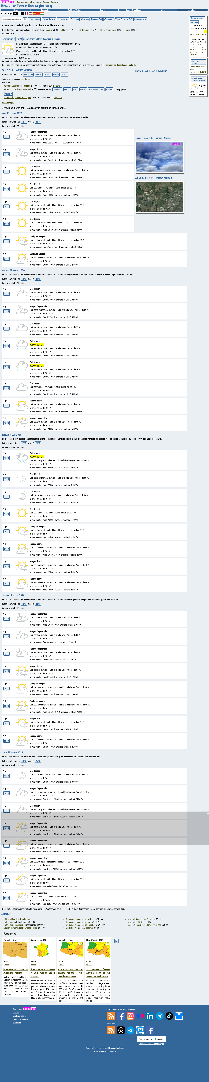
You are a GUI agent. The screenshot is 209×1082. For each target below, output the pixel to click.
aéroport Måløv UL (136, 921)
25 (193, 34)
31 (191, 37)
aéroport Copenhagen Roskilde (17, 85)
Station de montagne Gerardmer (79, 927)
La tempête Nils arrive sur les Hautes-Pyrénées (15, 970)
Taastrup (48, 29)
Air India (8, 93)
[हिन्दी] (42, 13)
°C (20, 13)
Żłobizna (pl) (63, 19)
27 (198, 34)
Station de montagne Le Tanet (78, 921)
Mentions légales (19, 1016)
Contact (16, 1012)
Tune (127, 29)
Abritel (56, 74)
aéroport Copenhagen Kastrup (17, 89)
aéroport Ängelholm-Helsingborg (18, 97)
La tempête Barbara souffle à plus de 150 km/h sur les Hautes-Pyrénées (98, 972)
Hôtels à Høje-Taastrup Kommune (151, 71)
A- (1, 13)
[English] (31, 13)
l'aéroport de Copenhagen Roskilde (120, 64)
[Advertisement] (106, 666)
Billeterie (194, 22)
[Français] (27, 14)
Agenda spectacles (197, 18)
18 (200, 50)
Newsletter (17, 1022)
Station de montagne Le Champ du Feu (20, 927)
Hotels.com (28, 74)
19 (203, 50)
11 (200, 47)
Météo (6, 964)
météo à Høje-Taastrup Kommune (198, 79)
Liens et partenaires (21, 1019)
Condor (109, 89)
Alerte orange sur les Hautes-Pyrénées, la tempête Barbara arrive (70, 972)
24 (191, 34)
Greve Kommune (107, 29)
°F (23, 13)
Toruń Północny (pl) (123, 19)
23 (205, 32)
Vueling (83, 89)
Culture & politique (133, 10)
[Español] (34, 13)
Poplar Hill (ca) (49, 19)
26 (196, 34)
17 (198, 50)
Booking (39, 74)
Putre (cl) (75, 19)
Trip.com (56, 85)
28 (200, 34)
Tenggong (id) (96, 19)
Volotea (67, 89)
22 (193, 52)
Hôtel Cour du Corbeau (13, 924)
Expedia (47, 74)
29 (203, 34)
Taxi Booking (26, 78)
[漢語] (38, 13)
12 (203, 47)
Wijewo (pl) (108, 19)
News (15, 10)
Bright (10, 13)
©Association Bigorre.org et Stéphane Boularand (105, 1048)
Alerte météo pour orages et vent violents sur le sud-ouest (42, 972)
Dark (16, 13)
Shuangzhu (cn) (140, 19)
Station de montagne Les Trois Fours (81, 924)
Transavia (57, 89)
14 (191, 50)
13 (205, 47)
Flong (64, 29)
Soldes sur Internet (195, 62)
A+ (4, 13)
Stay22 (64, 74)
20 (205, 50)
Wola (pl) (85, 19)
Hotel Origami (10, 921)
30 (205, 34)
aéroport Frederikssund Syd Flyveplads (144, 924)
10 (198, 47)
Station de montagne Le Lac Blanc (80, 919)
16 (196, 50)
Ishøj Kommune (83, 29)
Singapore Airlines (96, 89)
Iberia (75, 89)
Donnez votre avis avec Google (151, 1043)
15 (193, 50)
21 (191, 52)
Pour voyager (8, 102)
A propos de (24, 1009)
